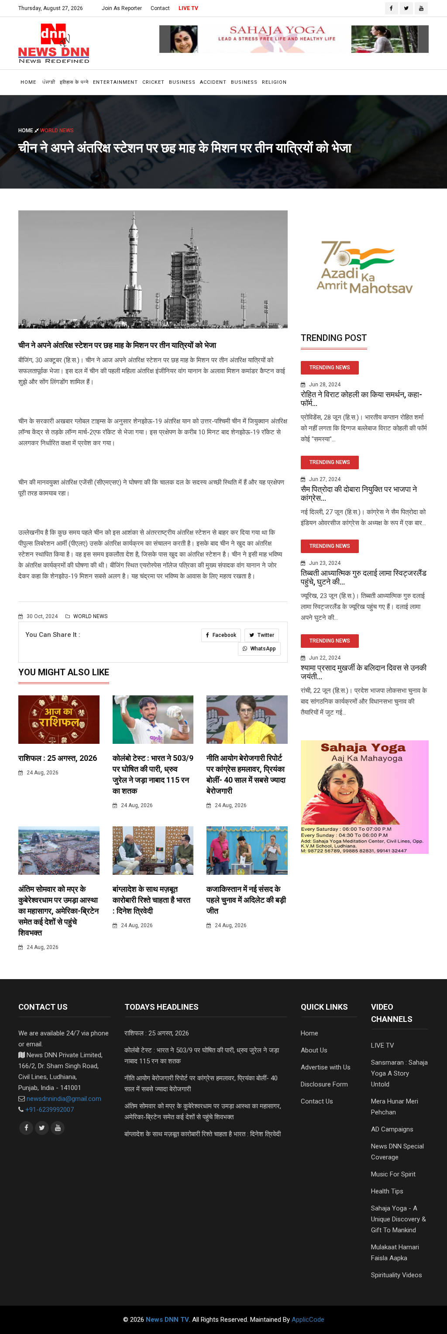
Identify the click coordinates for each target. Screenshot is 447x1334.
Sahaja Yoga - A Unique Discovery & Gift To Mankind (398, 1219)
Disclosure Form (324, 1084)
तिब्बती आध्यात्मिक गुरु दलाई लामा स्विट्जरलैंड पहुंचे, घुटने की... (363, 577)
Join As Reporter (122, 8)
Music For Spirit (393, 1174)
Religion (274, 82)
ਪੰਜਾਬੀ (48, 82)
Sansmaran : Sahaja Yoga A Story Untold (399, 1073)
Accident (213, 82)
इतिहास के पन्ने (74, 82)
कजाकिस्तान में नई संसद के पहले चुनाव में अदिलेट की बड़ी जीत (246, 899)
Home (28, 82)
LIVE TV (188, 8)
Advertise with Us (326, 1067)
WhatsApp (262, 649)
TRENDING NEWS (329, 367)
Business (182, 82)
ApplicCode (308, 1320)
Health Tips (387, 1191)
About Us (314, 1050)
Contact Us (317, 1101)
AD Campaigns (392, 1129)
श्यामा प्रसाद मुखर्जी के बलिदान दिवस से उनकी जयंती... (363, 672)
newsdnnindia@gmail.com (64, 1099)
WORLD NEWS (89, 616)
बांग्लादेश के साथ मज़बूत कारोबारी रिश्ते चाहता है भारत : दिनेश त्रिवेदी (151, 899)
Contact (160, 8)
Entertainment (115, 82)
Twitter (265, 635)
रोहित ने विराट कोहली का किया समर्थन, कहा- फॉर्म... (361, 399)
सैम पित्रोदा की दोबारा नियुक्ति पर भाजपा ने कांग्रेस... (359, 493)
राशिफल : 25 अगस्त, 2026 (57, 758)
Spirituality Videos (396, 1275)
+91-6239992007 (49, 1110)
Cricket (153, 82)
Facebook (223, 635)
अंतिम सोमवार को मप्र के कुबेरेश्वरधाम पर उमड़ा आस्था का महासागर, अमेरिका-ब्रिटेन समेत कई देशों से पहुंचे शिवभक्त (58, 910)
